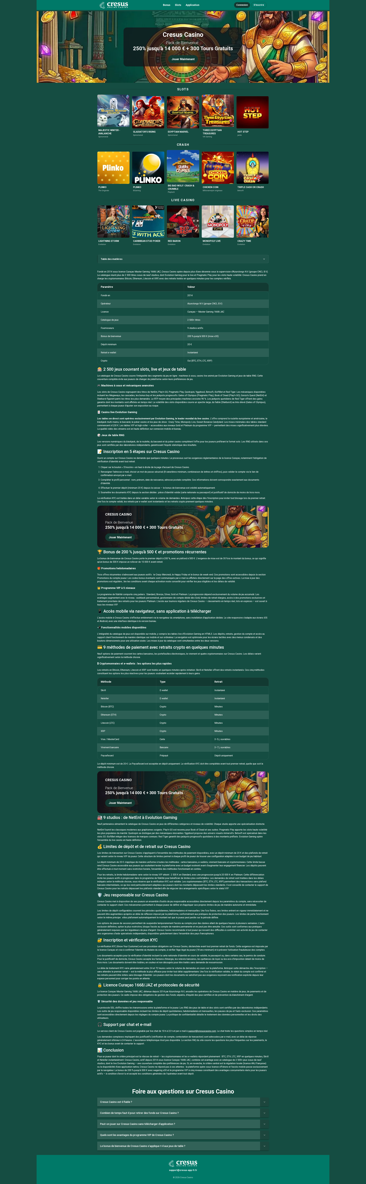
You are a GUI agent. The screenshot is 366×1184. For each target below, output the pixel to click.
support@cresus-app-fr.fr (183, 1170)
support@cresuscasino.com (202, 1031)
